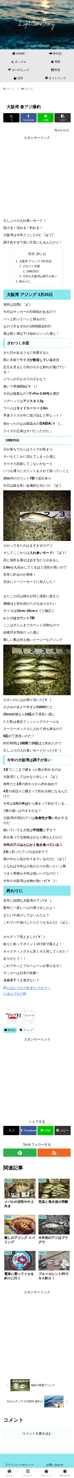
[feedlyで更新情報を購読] (20, 1153)
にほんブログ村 (14, 993)
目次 (31, 253)
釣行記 (11, 1030)
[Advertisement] (37, 178)
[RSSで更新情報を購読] (54, 1153)
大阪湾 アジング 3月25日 (35, 261)
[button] (62, 117)
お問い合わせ (54, 1464)
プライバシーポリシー (19, 1464)
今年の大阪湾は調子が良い (40, 276)
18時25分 (32, 271)
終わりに (25, 281)
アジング (28, 1030)
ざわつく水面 (31, 266)
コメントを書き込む (37, 1433)
